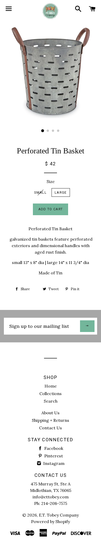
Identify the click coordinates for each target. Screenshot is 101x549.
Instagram (53, 463)
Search (50, 401)
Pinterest (53, 455)
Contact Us (50, 427)
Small (40, 192)
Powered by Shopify (50, 521)
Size (51, 181)
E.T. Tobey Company (59, 515)
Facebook (53, 448)
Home (51, 386)
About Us (50, 412)
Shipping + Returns (50, 420)
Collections (50, 393)
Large (61, 192)
